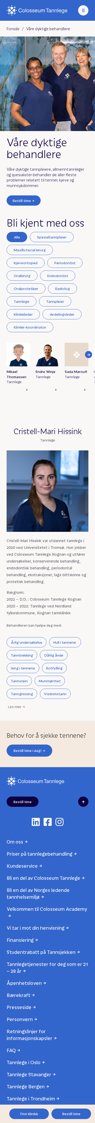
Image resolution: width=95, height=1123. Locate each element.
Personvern (20, 1019)
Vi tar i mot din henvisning (35, 928)
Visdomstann (55, 694)
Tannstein (19, 681)
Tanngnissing (22, 694)
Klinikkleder (23, 314)
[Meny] (83, 10)
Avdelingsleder (62, 314)
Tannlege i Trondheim (31, 1098)
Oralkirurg (22, 275)
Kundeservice (22, 866)
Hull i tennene (65, 642)
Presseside (19, 1007)
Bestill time (22, 200)
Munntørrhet (50, 681)
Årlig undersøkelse (26, 642)
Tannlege (21, 301)
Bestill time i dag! (27, 750)
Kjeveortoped (25, 263)
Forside (13, 28)
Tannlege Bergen (26, 1086)
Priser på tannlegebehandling (39, 854)
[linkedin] (35, 821)
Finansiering (20, 940)
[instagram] (59, 821)
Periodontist (64, 263)
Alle (17, 237)
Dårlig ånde (53, 655)
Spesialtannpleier (51, 237)
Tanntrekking (22, 655)
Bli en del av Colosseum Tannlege (43, 878)
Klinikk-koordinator (30, 327)
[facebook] (47, 821)
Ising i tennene (23, 668)
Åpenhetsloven (24, 983)
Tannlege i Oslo (23, 1062)
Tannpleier (55, 301)
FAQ (11, 1050)
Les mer (14, 706)
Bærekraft (18, 995)
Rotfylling (54, 668)
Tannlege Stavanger (29, 1074)
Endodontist (57, 275)
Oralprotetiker (26, 288)
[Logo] (37, 10)
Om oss (15, 842)
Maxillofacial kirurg (30, 250)
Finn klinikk (29, 1113)
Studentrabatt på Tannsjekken (41, 952)
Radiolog (62, 288)
